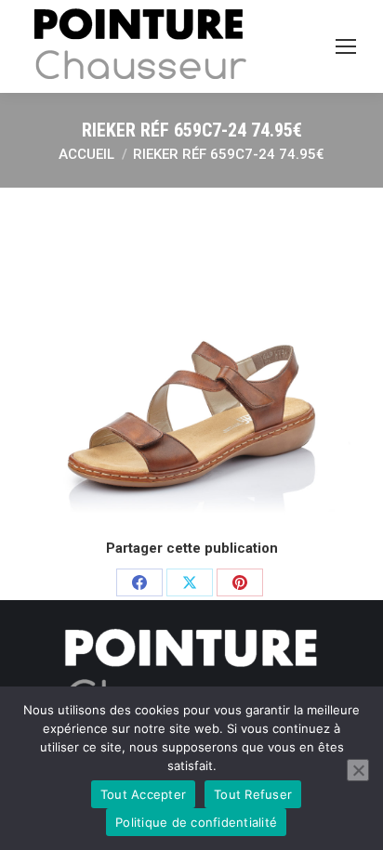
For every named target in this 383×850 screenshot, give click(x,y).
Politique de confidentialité (196, 822)
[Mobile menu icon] (345, 46)
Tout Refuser (253, 794)
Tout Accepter (143, 794)
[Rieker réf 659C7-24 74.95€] (191, 360)
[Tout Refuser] (358, 770)
